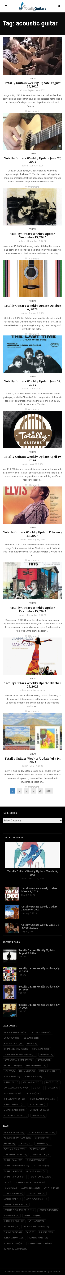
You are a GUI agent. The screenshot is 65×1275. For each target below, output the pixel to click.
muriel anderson (14, 1221)
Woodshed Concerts (15, 1116)
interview (10, 1188)
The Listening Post (14, 1099)
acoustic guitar (14, 1133)
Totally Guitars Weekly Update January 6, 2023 (39, 908)
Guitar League (41, 1049)
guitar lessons (36, 1160)
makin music (11, 1216)
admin (23, 90)
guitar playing (13, 1171)
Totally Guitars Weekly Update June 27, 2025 (32, 160)
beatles (9, 1144)
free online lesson (15, 1155)
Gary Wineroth (40, 1155)
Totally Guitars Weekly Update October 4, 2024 (32, 307)
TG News (32, 78)
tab (30, 1232)
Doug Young (12, 1038)
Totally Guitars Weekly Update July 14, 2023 (32, 760)
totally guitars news (16, 1249)
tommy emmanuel (14, 1238)
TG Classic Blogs (13, 1093)
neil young (11, 1227)
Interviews (44, 1060)
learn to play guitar (16, 1205)
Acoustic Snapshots (15, 1032)
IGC (7, 1182)
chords (25, 1144)
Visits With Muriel (39, 1110)
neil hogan (37, 1221)
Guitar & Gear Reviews (16, 1049)
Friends (32, 1043)
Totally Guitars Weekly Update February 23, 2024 (32, 533)
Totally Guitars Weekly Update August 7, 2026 (37, 952)
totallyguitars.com (40, 1243)
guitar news (41, 1166)
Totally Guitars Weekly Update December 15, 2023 (32, 609)
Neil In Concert (32, 1082)
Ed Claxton (31, 1038)
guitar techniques (14, 1177)
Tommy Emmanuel (14, 1104)
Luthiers (9, 1071)
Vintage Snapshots (14, 1110)
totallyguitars (38, 1238)
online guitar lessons (36, 1227)
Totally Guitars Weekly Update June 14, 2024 (32, 382)
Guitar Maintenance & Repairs (19, 1055)
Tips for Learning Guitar (42, 1099)
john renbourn (13, 1193)
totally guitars (13, 1243)
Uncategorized (37, 1104)
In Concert (46, 1055)
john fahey (51, 1188)
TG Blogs (52, 1088)
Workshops (38, 1116)
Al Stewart (42, 1138)
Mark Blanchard (49, 1071)
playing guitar (13, 1232)
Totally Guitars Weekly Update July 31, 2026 (39, 970)
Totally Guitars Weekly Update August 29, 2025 (32, 84)
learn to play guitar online (19, 1210)
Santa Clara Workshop (16, 1088)
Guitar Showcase (36, 1171)
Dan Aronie (43, 1144)
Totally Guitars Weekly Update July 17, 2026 (39, 1006)
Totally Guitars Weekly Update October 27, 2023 (32, 684)
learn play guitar (36, 1199)
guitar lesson (13, 1160)
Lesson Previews (36, 1066)
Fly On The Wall (13, 1043)
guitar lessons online (16, 1166)
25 (40, 791)
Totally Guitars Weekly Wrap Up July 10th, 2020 (40, 926)
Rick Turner (52, 1082)
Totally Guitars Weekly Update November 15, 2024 (32, 235)
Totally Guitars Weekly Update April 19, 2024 (32, 458)
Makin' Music (27, 1071)
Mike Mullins (12, 1077)
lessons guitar (48, 1210)
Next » (49, 791)
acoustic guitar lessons (41, 1133)
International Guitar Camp (18, 1060)
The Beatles (46, 1232)
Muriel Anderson (34, 1077)
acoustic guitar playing (17, 1138)
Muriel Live (11, 1082)
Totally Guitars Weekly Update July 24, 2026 (39, 988)
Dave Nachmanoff (41, 1032)
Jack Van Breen (30, 1188)
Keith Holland (13, 1066)
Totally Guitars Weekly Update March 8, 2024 (39, 890)
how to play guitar (40, 1177)
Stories (37, 1088)
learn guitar (12, 1199)
